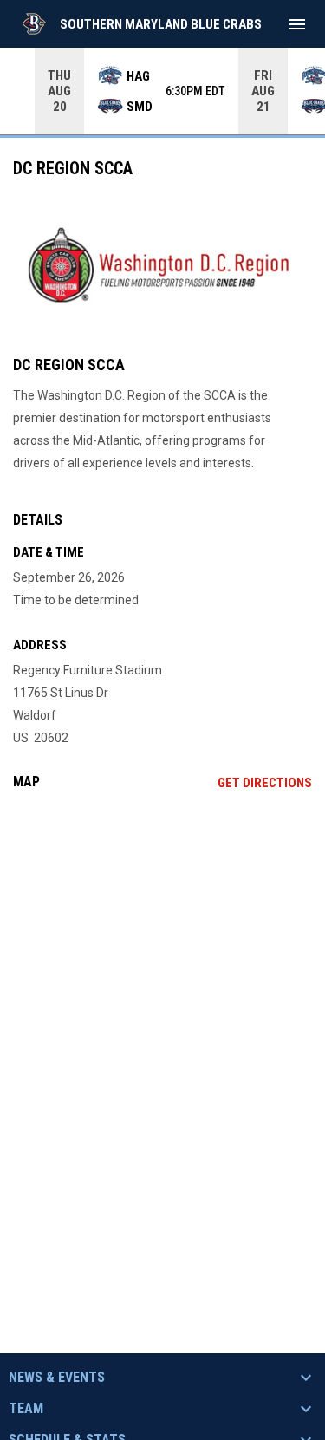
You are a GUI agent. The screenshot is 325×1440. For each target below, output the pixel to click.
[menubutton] (297, 24)
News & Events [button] (57, 1378)
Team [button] (26, 1409)
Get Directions (265, 783)
